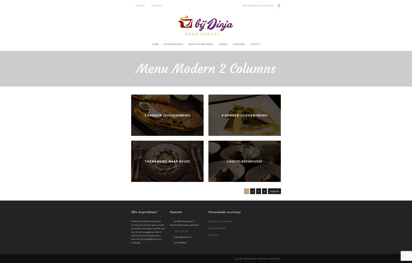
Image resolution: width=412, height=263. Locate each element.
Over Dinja (239, 44)
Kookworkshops (173, 44)
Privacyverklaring (216, 228)
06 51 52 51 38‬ (181, 231)
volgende (274, 191)
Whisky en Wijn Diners (201, 44)
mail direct (157, 5)
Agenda (223, 44)
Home (155, 44)
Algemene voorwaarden (220, 221)
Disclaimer (213, 234)
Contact (255, 44)
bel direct (140, 5)
